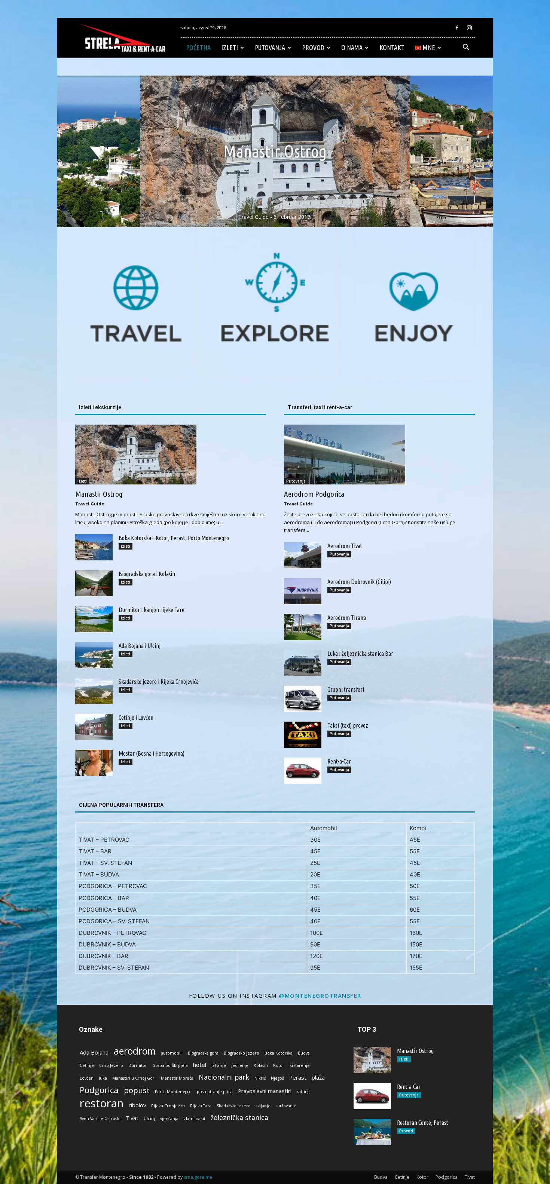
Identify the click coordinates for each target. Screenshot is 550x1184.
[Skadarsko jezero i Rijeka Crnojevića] (94, 691)
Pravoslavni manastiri (264, 1091)
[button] (466, 48)
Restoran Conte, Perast (422, 1122)
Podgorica (99, 1090)
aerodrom (135, 1051)
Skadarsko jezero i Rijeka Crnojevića (159, 681)
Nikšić (260, 1078)
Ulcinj (149, 1118)
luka (103, 1078)
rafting (303, 1091)
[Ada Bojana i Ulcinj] (94, 655)
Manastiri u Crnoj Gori (134, 1078)
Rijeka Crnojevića (168, 1105)
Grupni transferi (345, 689)
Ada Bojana (94, 1052)
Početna (198, 47)
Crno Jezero (111, 1065)
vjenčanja (169, 1118)
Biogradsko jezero (241, 1053)
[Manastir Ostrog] (170, 454)
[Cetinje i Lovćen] (94, 727)
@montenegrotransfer (320, 995)
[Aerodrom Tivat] (302, 555)
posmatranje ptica (215, 1091)
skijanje (263, 1105)
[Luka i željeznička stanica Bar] (302, 663)
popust (137, 1090)
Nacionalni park (224, 1077)
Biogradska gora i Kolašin (147, 573)
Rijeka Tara (200, 1105)
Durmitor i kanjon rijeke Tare (151, 609)
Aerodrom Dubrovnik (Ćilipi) (359, 581)
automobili (172, 1053)
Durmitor (137, 1065)
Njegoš (277, 1078)
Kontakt (391, 47)
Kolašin (261, 1065)
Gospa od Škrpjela (170, 1065)
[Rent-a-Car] (302, 771)
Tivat (132, 1118)
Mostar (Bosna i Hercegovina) (151, 753)
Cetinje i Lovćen (136, 717)
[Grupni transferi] (302, 699)
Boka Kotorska (279, 1053)
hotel (199, 1064)
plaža (318, 1077)
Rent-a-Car (339, 761)
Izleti (229, 47)
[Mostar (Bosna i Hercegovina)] (94, 763)
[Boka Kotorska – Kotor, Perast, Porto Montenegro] (94, 547)
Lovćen (87, 1078)
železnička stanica (239, 1118)
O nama (352, 47)
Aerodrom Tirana (346, 617)
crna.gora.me (198, 1177)
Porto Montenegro (173, 1091)
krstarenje (300, 1065)
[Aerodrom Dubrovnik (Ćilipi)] (302, 591)
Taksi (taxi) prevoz (347, 725)
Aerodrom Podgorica (314, 493)
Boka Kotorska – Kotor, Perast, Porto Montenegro (174, 538)
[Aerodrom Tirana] (302, 627)
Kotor (278, 1065)
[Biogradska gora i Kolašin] (94, 583)
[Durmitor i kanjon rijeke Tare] (94, 619)
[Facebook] (456, 27)
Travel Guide (89, 504)
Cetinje (87, 1065)
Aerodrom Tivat (344, 545)
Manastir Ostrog (99, 493)
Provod (313, 47)
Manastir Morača (177, 1078)
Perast (297, 1077)
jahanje (218, 1065)
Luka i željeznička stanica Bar (360, 653)
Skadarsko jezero (234, 1105)
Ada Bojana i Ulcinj (140, 645)
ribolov (137, 1105)
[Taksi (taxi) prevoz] (302, 735)
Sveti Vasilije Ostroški (100, 1118)
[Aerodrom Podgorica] (379, 454)
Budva (304, 1053)
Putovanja (270, 47)
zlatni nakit (194, 1118)
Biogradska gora (203, 1053)
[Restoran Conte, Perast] (372, 1132)
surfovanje (286, 1105)
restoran (101, 1103)
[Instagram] (469, 27)
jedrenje (239, 1065)
